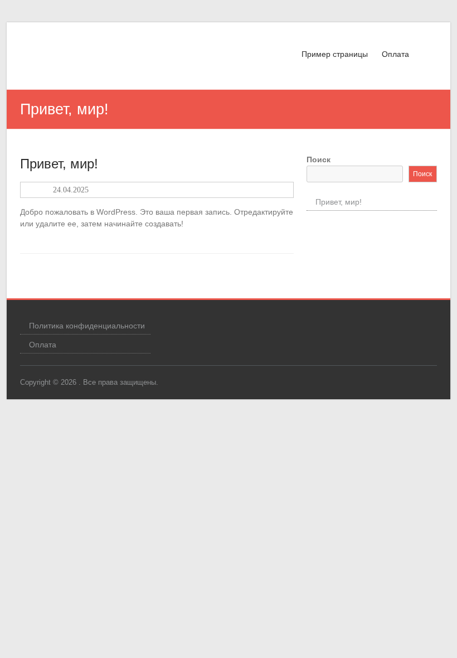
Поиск (318, 159)
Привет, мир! (59, 163)
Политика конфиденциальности (87, 325)
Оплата (395, 54)
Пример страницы (335, 54)
